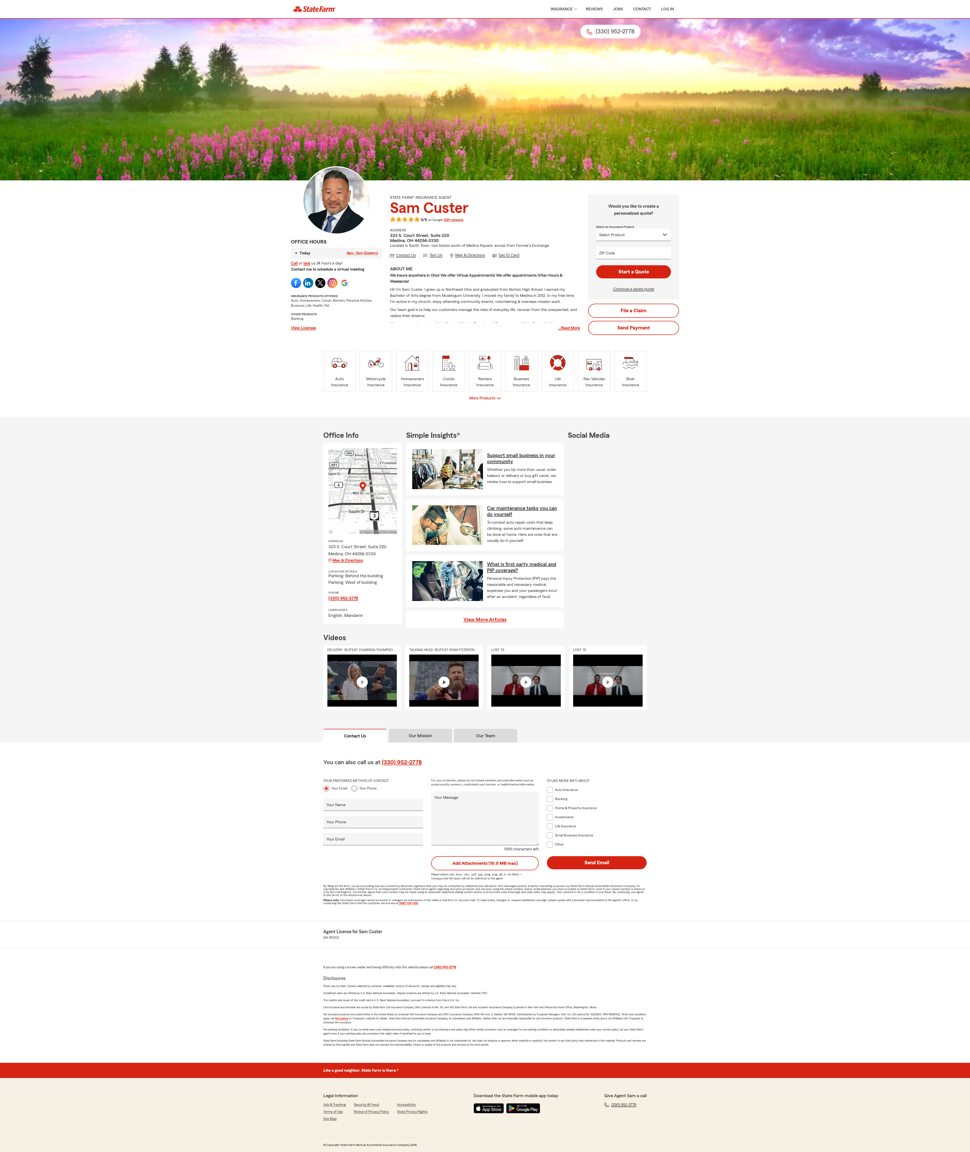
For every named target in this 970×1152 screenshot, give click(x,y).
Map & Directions (347, 560)
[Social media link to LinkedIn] (308, 283)
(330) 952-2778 (343, 598)
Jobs (618, 9)
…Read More (569, 328)
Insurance (562, 9)
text (306, 263)
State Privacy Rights (412, 1112)
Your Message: (446, 798)
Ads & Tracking (334, 1105)
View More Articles (485, 619)
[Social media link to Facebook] (296, 283)
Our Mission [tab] (420, 735)
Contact (642, 9)
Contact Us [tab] (355, 736)
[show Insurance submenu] (575, 9)
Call (294, 263)
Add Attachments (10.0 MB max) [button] (485, 863)
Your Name (336, 805)
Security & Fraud (366, 1105)
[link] (314, 9)
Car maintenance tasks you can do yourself (522, 511)
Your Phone (368, 788)
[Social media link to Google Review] (345, 283)
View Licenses (303, 328)
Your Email (339, 788)
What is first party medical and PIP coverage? (521, 567)
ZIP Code (607, 253)
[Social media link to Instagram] (332, 283)
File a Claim (634, 310)
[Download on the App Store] (489, 1108)
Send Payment (633, 327)
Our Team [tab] (485, 735)
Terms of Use (333, 1112)
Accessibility (406, 1105)
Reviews (594, 9)
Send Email (597, 862)
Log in (667, 9)
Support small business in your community (521, 458)
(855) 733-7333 (408, 903)
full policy (341, 1018)
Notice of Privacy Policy (371, 1112)
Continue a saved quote (633, 289)
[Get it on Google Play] (523, 1108)
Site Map (330, 1119)
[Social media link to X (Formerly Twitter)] (320, 283)
